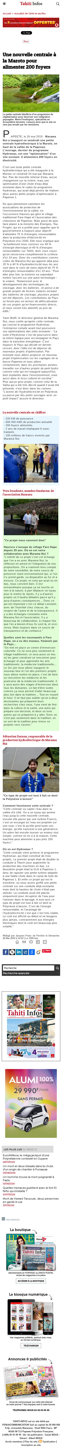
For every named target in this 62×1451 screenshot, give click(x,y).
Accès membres (13, 1441)
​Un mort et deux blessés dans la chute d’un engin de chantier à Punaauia (28, 1167)
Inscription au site (31, 1445)
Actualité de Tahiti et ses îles (29, 13)
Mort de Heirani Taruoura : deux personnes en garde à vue (31, 1200)
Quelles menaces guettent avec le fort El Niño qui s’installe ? (29, 1189)
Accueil (7, 13)
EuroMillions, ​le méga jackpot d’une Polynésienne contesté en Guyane (26, 1157)
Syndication (49, 1441)
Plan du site (30, 1441)
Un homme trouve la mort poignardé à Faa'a (28, 1178)
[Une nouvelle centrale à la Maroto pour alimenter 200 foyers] (31, 748)
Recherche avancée (16, 973)
